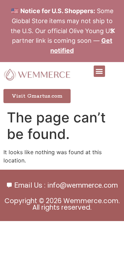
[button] (99, 71)
